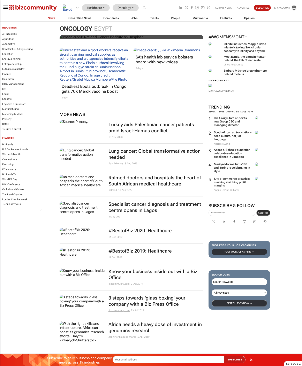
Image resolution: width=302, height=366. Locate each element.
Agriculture (8, 39)
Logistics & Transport (13, 104)
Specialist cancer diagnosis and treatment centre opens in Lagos (154, 207)
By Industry (243, 111)
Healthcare (8, 79)
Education (7, 54)
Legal (5, 94)
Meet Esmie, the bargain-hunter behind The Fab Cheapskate (244, 58)
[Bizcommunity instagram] (196, 8)
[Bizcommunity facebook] (191, 8)
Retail (5, 123)
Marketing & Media (12, 114)
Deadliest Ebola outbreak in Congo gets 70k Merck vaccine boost (94, 89)
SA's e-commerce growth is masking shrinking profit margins (232, 182)
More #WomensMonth (222, 91)
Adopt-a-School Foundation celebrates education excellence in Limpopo (232, 153)
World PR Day (9, 179)
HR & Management (13, 83)
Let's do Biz (293, 363)
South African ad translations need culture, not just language (233, 136)
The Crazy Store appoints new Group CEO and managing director (230, 121)
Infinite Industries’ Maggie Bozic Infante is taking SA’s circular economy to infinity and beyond (245, 47)
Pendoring (8, 164)
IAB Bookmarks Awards (15, 149)
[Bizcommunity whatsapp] (208, 8)
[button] (145, 8)
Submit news (223, 7)
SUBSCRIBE (234, 359)
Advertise (243, 7)
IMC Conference (11, 184)
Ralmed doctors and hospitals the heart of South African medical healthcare (154, 181)
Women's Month (11, 154)
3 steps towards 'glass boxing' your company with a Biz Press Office (146, 301)
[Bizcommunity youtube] (202, 8)
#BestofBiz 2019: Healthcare (140, 251)
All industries (9, 33)
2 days (212, 111)
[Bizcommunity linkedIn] (180, 8)
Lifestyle (7, 98)
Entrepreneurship (11, 64)
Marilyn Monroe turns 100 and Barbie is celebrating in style (232, 167)
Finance (6, 74)
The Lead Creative (12, 194)
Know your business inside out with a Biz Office (152, 274)
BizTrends (7, 144)
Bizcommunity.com (119, 283)
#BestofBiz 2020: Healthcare (140, 230)
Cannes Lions (9, 159)
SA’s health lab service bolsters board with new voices (164, 59)
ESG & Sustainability (13, 68)
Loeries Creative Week (14, 199)
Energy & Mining (11, 58)
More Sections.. (12, 204)
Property (7, 119)
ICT (4, 89)
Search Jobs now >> (239, 303)
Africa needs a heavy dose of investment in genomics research (155, 327)
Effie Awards (9, 169)
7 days (221, 111)
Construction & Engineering (17, 49)
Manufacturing (10, 109)
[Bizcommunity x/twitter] (186, 8)
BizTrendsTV (9, 174)
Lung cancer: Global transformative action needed (154, 154)
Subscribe (263, 213)
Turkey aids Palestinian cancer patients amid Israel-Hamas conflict (151, 128)
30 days (230, 111)
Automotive (8, 43)
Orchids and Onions (13, 189)
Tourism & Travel (11, 129)
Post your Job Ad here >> (239, 251)
